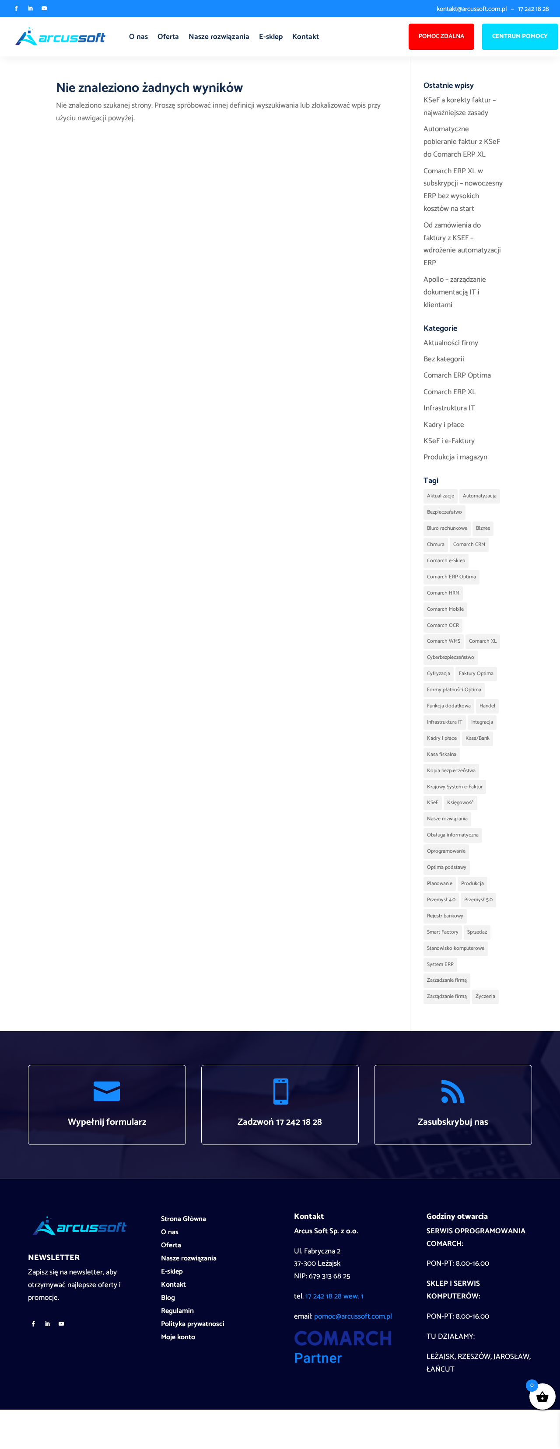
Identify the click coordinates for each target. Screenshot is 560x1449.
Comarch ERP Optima (457, 375)
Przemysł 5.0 (478, 900)
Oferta (168, 37)
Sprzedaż (477, 932)
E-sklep (271, 37)
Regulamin (177, 1312)
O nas (138, 37)
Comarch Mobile (445, 609)
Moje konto (178, 1338)
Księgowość (460, 802)
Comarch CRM (469, 544)
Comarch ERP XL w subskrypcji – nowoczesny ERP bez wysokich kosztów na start (463, 190)
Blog (168, 1299)
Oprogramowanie (446, 851)
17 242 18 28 (533, 9)
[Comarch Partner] (343, 1361)
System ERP (440, 964)
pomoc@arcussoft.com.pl (353, 1316)
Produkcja (472, 883)
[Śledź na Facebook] (16, 8)
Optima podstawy (446, 867)
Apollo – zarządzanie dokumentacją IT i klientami (455, 292)
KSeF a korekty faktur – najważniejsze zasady (460, 106)
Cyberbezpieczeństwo (450, 657)
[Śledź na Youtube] (44, 8)
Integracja (482, 722)
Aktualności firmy (451, 343)
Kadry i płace (444, 425)
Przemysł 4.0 (441, 900)
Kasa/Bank (478, 738)
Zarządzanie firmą (447, 996)
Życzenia (485, 996)
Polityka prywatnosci (192, 1325)
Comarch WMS (443, 641)
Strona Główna (183, 1220)
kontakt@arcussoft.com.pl (472, 9)
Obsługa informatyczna (453, 835)
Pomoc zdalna (441, 37)
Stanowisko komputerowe (455, 948)
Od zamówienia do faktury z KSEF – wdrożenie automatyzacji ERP (462, 244)
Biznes (483, 528)
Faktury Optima (476, 673)
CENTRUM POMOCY (520, 37)
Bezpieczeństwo (444, 512)
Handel (487, 706)
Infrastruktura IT (449, 408)
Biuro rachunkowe (447, 528)
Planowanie (439, 883)
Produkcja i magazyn (455, 457)
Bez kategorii (444, 359)
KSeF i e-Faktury (449, 441)
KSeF (432, 802)
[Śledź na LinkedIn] (30, 8)
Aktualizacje (440, 496)
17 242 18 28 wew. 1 (334, 1296)
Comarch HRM (443, 593)
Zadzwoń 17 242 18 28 (280, 1122)
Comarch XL (483, 641)
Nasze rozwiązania (219, 37)
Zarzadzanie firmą (447, 980)
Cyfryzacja (438, 673)
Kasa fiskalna (441, 754)
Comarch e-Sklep (446, 560)
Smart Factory (442, 932)
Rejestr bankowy (445, 916)
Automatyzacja (480, 496)
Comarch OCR (443, 625)
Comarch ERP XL (450, 392)
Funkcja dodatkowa (449, 706)
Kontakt (305, 37)
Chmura (435, 544)
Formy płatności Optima (454, 690)
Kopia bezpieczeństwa (451, 770)
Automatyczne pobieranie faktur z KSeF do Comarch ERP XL (462, 142)
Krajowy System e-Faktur (455, 787)
